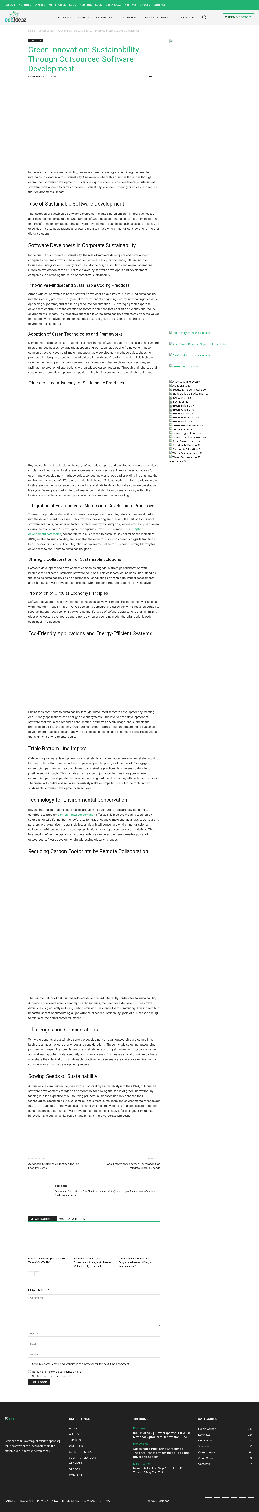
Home (31, 30)
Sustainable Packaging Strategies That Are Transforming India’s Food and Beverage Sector (161, 1452)
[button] (204, 17)
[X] (242, 5)
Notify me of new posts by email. (51, 1376)
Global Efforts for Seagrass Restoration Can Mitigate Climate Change (132, 1166)
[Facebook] (208, 5)
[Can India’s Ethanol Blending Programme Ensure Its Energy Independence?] (139, 1241)
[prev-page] (30, 1273)
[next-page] (36, 1273)
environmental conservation (76, 814)
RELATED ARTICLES (42, 1219)
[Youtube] (251, 5)
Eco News (139, 1428)
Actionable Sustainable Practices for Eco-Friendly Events (54, 1166)
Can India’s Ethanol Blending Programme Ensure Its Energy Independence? (135, 1262)
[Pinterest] (234, 5)
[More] (67, 85)
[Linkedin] (225, 5)
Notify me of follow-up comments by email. (57, 1371)
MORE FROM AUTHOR (72, 1219)
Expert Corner (46, 30)
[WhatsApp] (58, 85)
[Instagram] (217, 5)
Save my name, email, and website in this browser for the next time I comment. (81, 1363)
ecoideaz (37, 76)
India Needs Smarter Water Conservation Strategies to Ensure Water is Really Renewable (92, 1262)
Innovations (140, 1444)
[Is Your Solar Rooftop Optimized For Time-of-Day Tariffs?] (49, 1241)
